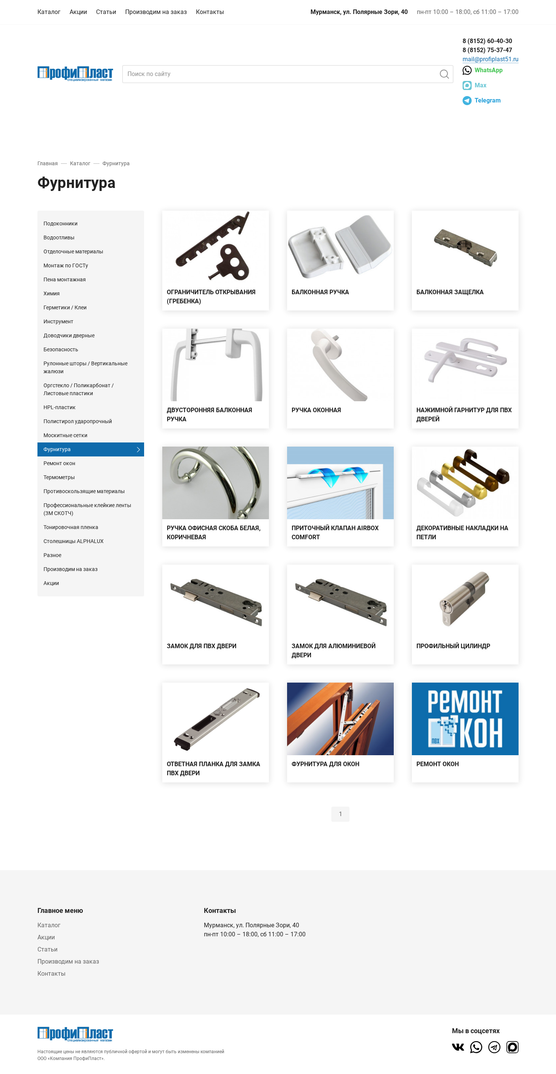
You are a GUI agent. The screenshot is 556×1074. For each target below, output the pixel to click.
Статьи (106, 12)
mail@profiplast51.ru (491, 59)
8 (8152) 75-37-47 (487, 50)
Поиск (444, 74)
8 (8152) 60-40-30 (487, 41)
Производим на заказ (156, 12)
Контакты (210, 12)
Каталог (49, 12)
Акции (78, 12)
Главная (47, 163)
